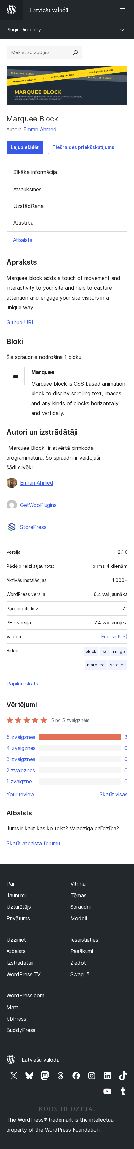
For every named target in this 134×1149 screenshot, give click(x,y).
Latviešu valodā (41, 1059)
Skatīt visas (113, 794)
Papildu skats (22, 683)
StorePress (33, 527)
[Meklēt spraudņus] (75, 52)
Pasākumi (81, 951)
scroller (117, 664)
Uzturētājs (19, 907)
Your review (20, 794)
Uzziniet (16, 939)
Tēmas (78, 895)
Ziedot (78, 962)
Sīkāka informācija (35, 172)
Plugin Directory (24, 29)
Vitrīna (78, 883)
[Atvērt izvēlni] (123, 10)
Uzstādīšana (28, 206)
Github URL (20, 322)
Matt (12, 1007)
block (91, 651)
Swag (80, 974)
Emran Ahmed (40, 129)
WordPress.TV (24, 974)
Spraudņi (80, 907)
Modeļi (78, 918)
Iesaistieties (84, 939)
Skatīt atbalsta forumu (33, 843)
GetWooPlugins (38, 505)
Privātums (18, 918)
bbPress (16, 1018)
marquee (96, 664)
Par (11, 883)
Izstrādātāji (20, 962)
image (119, 651)
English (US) (114, 636)
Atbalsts (22, 240)
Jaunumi (16, 895)
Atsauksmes (27, 189)
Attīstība (23, 222)
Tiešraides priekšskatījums (83, 147)
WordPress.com (25, 995)
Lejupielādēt (25, 147)
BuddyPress (21, 1030)
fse (104, 651)
